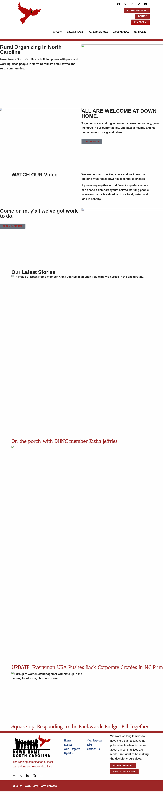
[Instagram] (138, 4)
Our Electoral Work (98, 32)
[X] (125, 4)
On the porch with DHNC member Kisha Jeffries (64, 441)
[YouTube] (145, 4)
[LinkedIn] (132, 4)
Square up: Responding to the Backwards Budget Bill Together (80, 726)
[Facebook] (118, 4)
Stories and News (121, 32)
